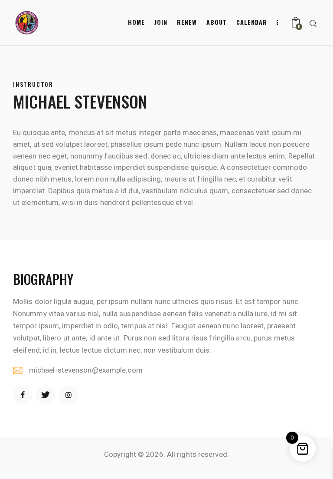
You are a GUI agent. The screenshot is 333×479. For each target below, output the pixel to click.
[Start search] (313, 23)
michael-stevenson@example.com (86, 370)
